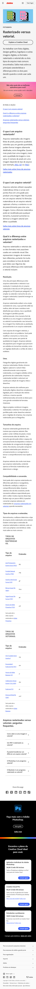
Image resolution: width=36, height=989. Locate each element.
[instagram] (7, 977)
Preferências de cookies (23, 983)
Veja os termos (10, 923)
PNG (27, 165)
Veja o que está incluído (12, 898)
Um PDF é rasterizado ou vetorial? (15, 744)
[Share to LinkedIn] (16, 792)
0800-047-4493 (26, 936)
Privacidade (5, 983)
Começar (18, 95)
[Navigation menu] (3, 3)
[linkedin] (14, 977)
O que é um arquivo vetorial (12, 109)
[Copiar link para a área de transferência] (29, 792)
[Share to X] (11, 792)
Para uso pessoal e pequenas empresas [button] (14, 946)
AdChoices (27, 985)
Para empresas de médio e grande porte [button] (14, 950)
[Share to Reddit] (24, 792)
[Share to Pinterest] (20, 792)
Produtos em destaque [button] (9, 967)
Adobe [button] (5, 963)
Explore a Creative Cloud (18, 42)
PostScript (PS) (9, 689)
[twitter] (11, 977)
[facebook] (4, 977)
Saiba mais (18, 832)
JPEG (16, 165)
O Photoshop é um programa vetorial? (16, 762)
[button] (22, 3)
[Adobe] (10, 3)
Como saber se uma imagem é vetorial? (17, 735)
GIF (20, 165)
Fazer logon (30, 3)
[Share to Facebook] (7, 792)
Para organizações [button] (8, 954)
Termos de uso (13, 983)
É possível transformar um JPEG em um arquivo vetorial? (17, 753)
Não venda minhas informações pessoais (12, 985)
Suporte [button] (5, 959)
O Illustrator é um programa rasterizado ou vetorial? (16, 771)
